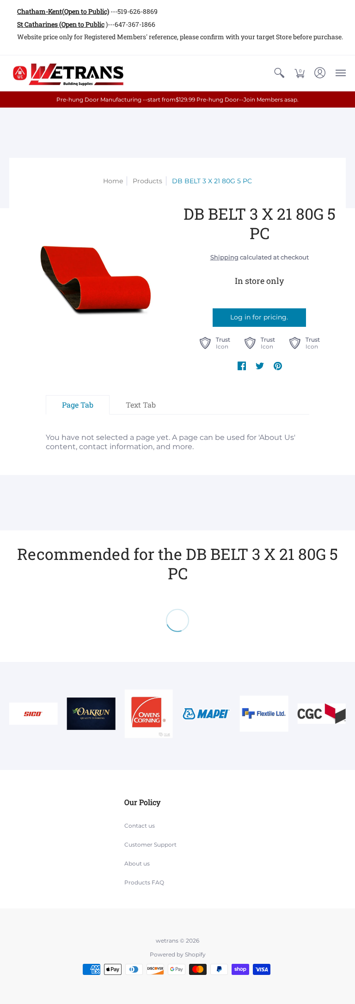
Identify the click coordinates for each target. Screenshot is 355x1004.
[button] (279, 73)
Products (147, 181)
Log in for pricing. (259, 317)
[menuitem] (279, 73)
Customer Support (150, 844)
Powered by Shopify (178, 954)
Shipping (224, 257)
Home (113, 181)
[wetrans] (67, 73)
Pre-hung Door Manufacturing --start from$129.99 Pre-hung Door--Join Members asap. (177, 99)
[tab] (78, 405)
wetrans (167, 940)
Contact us (139, 825)
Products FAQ (144, 882)
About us (137, 863)
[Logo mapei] (206, 713)
